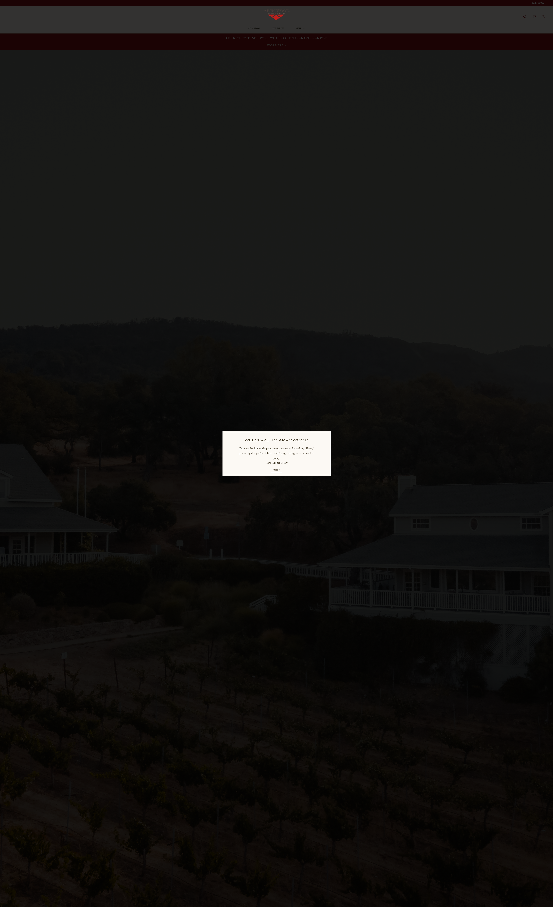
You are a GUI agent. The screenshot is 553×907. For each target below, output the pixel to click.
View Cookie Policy (277, 462)
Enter (276, 470)
